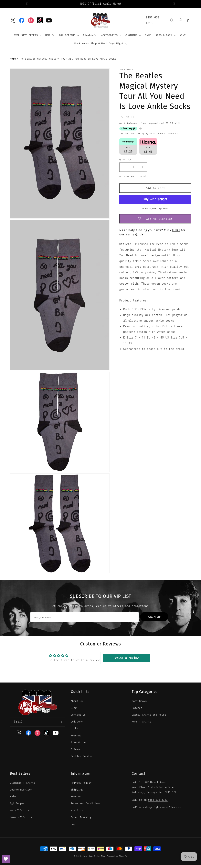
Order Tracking (81, 817)
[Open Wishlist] (6, 859)
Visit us (77, 810)
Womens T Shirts (21, 817)
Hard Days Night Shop (94, 856)
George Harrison (21, 789)
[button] (27, 35)
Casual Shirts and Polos (149, 714)
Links (74, 728)
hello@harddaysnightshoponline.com (156, 807)
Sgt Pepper (17, 803)
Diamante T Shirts (22, 782)
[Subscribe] (61, 721)
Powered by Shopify (117, 856)
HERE (176, 230)
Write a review (127, 657)
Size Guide (78, 742)
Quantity (125, 159)
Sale (13, 796)
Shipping (143, 133)
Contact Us (78, 714)
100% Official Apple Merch (100, 3)
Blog (74, 707)
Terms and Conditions (86, 803)
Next (174, 4)
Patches (137, 707)
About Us (77, 701)
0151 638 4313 (158, 799)
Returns (76, 735)
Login (74, 824)
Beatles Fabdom (81, 756)
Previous (27, 4)
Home (13, 58)
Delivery (77, 721)
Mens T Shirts (141, 721)
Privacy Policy (81, 782)
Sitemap (76, 749)
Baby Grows (139, 701)
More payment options (155, 208)
